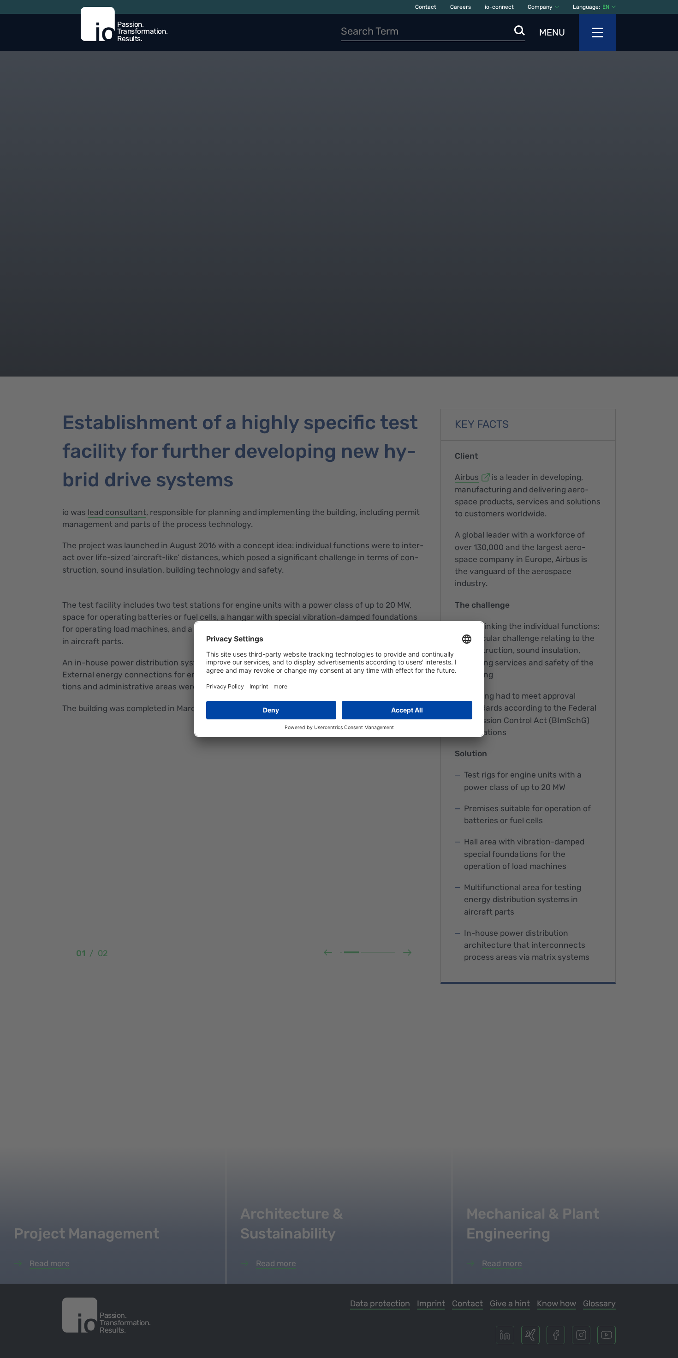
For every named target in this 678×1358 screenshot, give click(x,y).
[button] (609, 7)
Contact (425, 7)
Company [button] (540, 7)
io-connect (499, 7)
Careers (460, 7)
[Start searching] (519, 31)
